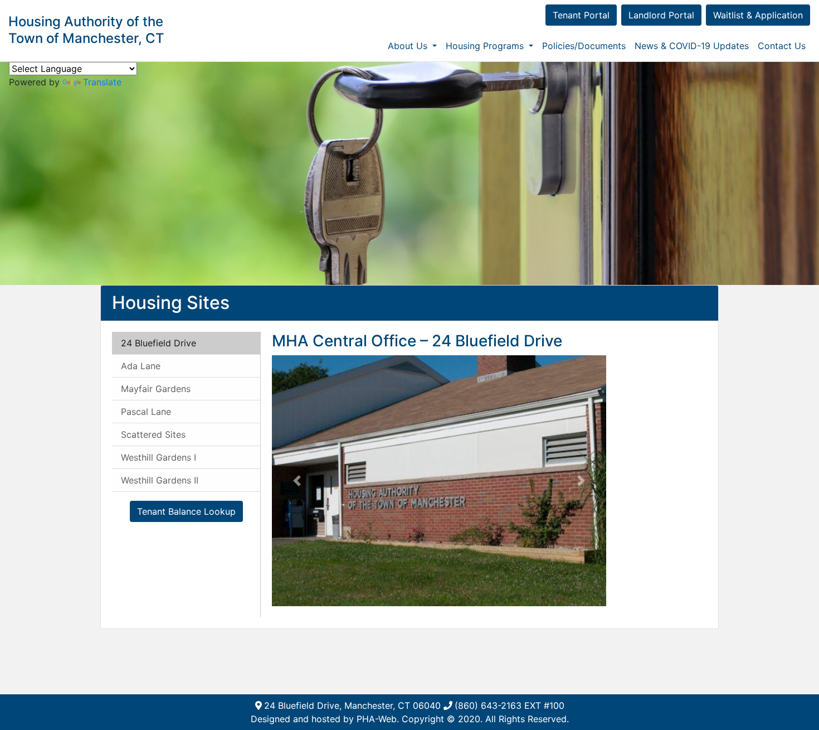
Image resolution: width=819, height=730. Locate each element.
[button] (297, 480)
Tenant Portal (581, 15)
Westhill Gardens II (159, 480)
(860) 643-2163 (488, 705)
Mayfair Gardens (156, 388)
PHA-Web (377, 718)
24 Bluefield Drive (158, 343)
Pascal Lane (146, 411)
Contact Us (782, 45)
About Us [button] (409, 45)
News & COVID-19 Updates (692, 45)
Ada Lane (140, 365)
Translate (102, 82)
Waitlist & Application (758, 15)
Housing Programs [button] (486, 45)
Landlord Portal (661, 15)
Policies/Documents (584, 45)
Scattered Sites (153, 434)
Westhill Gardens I (158, 457)
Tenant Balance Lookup (186, 511)
